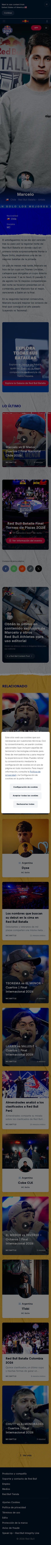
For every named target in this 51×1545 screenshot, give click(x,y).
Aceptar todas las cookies (25, 796)
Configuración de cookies (25, 787)
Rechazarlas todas (25, 804)
